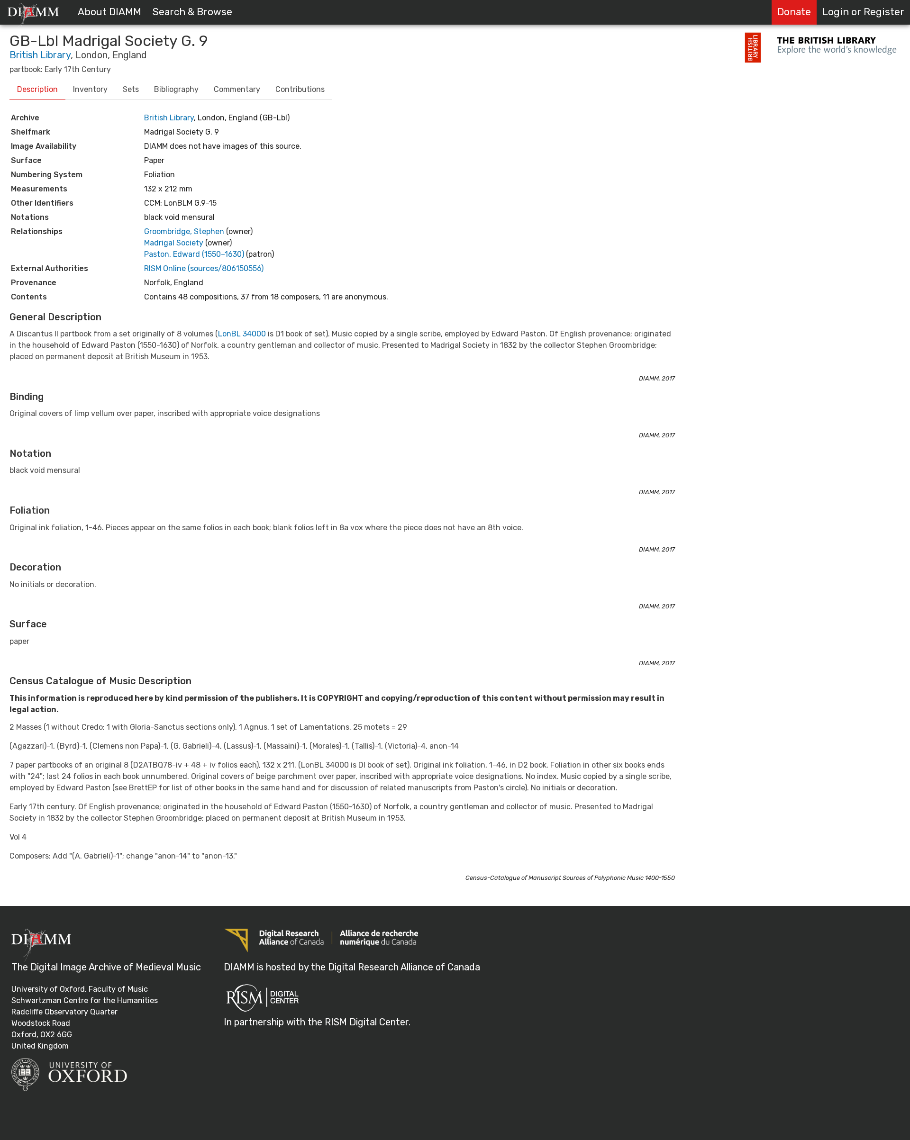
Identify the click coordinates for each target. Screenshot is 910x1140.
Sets (131, 89)
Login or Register (863, 12)
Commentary (237, 89)
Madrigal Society (174, 242)
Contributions (300, 89)
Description (37, 89)
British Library (40, 55)
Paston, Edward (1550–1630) (195, 254)
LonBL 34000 (242, 333)
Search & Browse (192, 12)
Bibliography (176, 89)
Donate (794, 12)
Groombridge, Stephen (185, 231)
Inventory (90, 89)
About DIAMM (109, 12)
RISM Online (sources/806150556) (204, 268)
